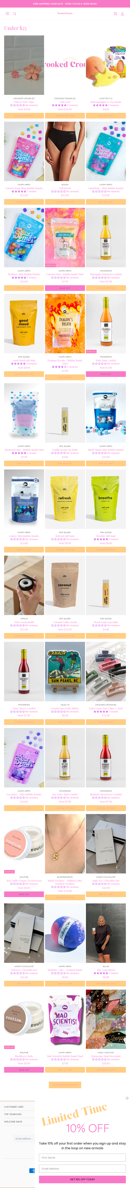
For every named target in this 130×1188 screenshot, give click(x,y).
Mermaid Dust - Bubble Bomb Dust (24, 449)
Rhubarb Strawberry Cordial (106, 794)
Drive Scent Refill (24, 622)
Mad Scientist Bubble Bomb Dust (65, 1056)
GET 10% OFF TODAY (82, 1179)
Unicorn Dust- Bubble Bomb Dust (64, 274)
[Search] (12, 13)
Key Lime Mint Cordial (65, 794)
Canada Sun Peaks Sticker (65, 708)
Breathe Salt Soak (105, 536)
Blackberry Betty (24, 1056)
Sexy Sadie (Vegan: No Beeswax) (24, 880)
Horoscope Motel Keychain (105, 1056)
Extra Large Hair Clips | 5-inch (106, 708)
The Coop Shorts (106, 969)
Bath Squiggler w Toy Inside (106, 102)
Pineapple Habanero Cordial (106, 274)
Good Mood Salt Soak (24, 360)
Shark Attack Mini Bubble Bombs (106, 449)
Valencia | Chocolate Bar (24, 969)
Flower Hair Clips (24, 102)
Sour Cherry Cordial (24, 708)
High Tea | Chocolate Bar (106, 880)
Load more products (65, 1085)
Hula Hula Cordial (106, 360)
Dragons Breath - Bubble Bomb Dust (65, 362)
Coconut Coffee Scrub (65, 622)
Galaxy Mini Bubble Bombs (24, 536)
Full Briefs (65, 188)
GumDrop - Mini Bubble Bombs (106, 188)
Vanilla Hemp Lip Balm (65, 449)
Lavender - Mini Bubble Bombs (24, 794)
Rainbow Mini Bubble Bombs (24, 274)
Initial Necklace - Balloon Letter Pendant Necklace (65, 882)
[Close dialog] (127, 1098)
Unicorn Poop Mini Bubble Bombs (24, 188)
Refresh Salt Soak (64, 536)
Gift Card (65, 102)
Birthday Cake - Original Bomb (65, 969)
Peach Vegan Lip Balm (106, 622)
